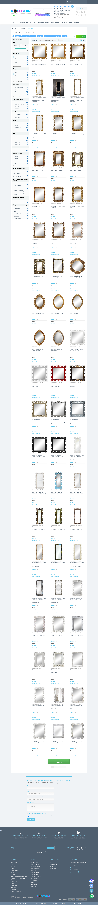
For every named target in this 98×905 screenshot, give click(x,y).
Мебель (70, 22)
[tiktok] (83, 15)
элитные (33, 36)
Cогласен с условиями (33, 816)
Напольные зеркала (35, 864)
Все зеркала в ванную (35, 872)
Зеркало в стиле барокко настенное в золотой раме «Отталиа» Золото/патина (77, 206)
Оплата (28, 2)
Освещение (76, 22)
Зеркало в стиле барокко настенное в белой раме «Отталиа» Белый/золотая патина (58, 707)
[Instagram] (77, 12)
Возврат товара (14, 883)
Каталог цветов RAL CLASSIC (16, 862)
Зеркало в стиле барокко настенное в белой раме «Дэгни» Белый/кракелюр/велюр (58, 671)
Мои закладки (53, 866)
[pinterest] (85, 15)
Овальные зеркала (34, 884)
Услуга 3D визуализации (42, 15)
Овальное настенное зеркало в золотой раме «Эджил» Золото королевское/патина (38, 349)
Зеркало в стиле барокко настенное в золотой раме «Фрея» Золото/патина (58, 242)
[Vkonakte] (79, 12)
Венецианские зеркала (35, 868)
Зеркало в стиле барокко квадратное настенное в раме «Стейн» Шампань (38, 421)
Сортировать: (35, 40)
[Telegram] (82, 12)
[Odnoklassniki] (76, 15)
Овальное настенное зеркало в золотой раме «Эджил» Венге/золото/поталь (57, 313)
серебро (47, 36)
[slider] (14, 48)
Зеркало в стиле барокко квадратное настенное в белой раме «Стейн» (38, 385)
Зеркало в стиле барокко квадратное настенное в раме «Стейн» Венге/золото (76, 385)
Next (67, 36)
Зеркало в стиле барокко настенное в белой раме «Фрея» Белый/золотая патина (77, 743)
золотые (40, 36)
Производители (14, 889)
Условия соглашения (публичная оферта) (19, 876)
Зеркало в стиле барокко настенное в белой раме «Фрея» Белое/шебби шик (77, 707)
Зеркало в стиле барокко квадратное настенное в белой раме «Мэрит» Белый (76, 349)
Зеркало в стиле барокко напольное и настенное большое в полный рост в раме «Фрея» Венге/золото (58, 564)
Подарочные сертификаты (16, 891)
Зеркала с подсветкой (23, 22)
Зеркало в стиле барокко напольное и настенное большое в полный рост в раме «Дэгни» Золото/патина (58, 528)
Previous (12, 36)
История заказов (53, 864)
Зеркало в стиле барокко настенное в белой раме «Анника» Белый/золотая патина (39, 635)
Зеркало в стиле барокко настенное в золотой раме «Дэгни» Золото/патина (77, 170)
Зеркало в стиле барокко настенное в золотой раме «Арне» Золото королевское (39, 170)
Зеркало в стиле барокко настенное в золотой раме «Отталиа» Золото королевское (58, 206)
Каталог (14, 22)
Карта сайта (13, 887)
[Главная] (12, 28)
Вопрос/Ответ (14, 885)
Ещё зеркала (64, 22)
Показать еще (58, 762)
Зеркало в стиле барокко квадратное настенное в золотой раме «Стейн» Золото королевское (58, 63)
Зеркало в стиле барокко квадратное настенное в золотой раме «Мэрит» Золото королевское (39, 63)
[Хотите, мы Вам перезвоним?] (91, 890)
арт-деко (18, 36)
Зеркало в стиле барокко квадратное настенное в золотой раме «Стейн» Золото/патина (76, 63)
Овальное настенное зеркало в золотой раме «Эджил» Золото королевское (76, 313)
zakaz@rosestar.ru (60, 13)
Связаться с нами (14, 881)
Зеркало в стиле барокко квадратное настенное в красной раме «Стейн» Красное (58, 385)
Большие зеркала (34, 862)
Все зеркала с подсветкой (36, 876)
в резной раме (56, 36)
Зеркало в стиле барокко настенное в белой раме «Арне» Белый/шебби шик (77, 635)
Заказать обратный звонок (43, 13)
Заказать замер (81, 36)
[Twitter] (79, 15)
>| (64, 767)
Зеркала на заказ (34, 878)
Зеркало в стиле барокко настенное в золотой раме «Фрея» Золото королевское (39, 242)
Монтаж (34, 2)
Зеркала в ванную (55, 22)
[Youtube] (84, 12)
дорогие (25, 36)
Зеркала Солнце (34, 870)
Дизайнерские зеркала (43, 22)
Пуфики (32, 882)
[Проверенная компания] (5, 830)
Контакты (55, 2)
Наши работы (41, 2)
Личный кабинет (53, 862)
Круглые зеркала (34, 880)
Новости (49, 2)
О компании (14, 2)
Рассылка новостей (54, 868)
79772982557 (58, 10)
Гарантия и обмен (14, 870)
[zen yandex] (81, 15)
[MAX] (91, 881)
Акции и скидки (34, 886)
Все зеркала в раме (34, 874)
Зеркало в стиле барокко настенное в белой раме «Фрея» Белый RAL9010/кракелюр (58, 743)
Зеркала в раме (33, 22)
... (81, 22)
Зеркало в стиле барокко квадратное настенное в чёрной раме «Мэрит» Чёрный (38, 456)
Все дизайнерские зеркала (36, 866)
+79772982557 (67, 10)
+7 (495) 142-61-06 (59, 8)
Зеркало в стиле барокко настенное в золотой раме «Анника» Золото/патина (77, 135)
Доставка (22, 2)
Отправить (31, 819)
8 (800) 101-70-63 (59, 11)
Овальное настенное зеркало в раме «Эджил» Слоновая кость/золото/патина (57, 349)
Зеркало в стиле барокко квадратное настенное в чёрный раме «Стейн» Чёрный (57, 456)
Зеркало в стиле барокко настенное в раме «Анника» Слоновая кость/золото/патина (77, 242)
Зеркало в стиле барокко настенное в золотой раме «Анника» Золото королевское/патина (58, 135)
